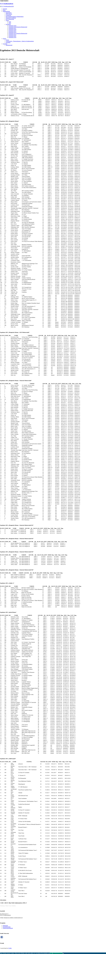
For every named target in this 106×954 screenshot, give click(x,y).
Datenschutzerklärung (57, 953)
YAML (10, 948)
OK (51, 953)
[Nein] (63, 953)
